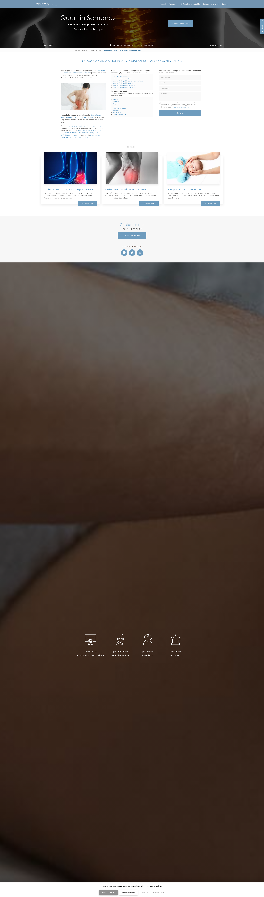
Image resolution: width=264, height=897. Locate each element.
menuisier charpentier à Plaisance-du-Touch (83, 126)
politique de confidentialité (181, 107)
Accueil (163, 4)
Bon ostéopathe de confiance (122, 79)
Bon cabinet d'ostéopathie (121, 77)
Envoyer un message (132, 235)
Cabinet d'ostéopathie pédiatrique (124, 87)
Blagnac (115, 99)
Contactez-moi (216, 45)
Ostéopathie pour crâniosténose (184, 189)
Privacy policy (160, 892)
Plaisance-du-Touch (95, 50)
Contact (224, 4)
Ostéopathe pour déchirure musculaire (125, 189)
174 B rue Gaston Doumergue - (133, 45)
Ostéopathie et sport (211, 4)
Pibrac (115, 106)
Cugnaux (116, 104)
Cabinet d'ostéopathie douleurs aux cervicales (128, 81)
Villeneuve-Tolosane (119, 114)
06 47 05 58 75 (47, 45)
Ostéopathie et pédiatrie (190, 4)
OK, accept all (109, 892)
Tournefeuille (117, 112)
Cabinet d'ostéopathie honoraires (124, 85)
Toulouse (115, 110)
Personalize (146, 892)
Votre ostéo (173, 4)
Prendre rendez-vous (180, 23)
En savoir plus (87, 203)
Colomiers (116, 101)
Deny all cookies (129, 892)
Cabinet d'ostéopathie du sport (123, 83)
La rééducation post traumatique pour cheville (68, 189)
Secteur (84, 50)
